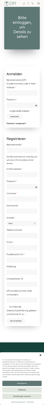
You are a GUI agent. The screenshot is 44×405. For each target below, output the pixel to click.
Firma (10, 242)
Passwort (12, 99)
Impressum (30, 402)
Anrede (11, 217)
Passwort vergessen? (16, 123)
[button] (40, 355)
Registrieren (16, 321)
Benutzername (14, 144)
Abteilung (11, 266)
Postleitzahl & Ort (16, 254)
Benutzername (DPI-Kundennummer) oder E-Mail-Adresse (21, 84)
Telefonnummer (14, 230)
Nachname (13, 205)
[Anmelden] (23, 3)
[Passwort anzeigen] (35, 105)
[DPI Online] (10, 3)
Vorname (12, 193)
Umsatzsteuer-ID (15, 278)
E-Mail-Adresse (14, 169)
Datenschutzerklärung (18, 402)
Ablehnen (22, 390)
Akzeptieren (22, 383)
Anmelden (14, 116)
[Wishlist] (27, 3)
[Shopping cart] (31, 3)
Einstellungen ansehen (22, 396)
